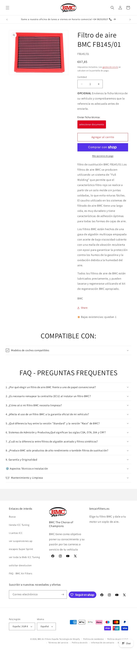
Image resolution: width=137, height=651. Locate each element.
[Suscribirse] (63, 594)
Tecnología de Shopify (69, 639)
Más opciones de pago (102, 155)
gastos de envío (110, 67)
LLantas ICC (16, 533)
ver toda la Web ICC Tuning (24, 557)
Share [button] (84, 307)
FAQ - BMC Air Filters (20, 573)
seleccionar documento (91, 124)
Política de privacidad (117, 639)
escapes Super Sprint (21, 549)
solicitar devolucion (20, 565)
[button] (7, 8)
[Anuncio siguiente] (130, 19)
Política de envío (80, 642)
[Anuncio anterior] (7, 19)
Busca (12, 516)
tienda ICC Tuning (19, 524)
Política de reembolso (93, 639)
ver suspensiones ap (20, 541)
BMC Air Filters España (48, 639)
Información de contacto (102, 642)
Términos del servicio (58, 642)
